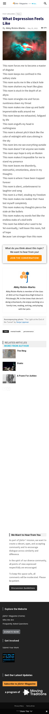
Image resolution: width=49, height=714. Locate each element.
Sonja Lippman (22, 322)
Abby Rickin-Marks (15, 28)
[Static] (9, 366)
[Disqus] (24, 427)
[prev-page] (4, 388)
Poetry (19, 14)
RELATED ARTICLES (16, 342)
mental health (16, 331)
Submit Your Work (11, 647)
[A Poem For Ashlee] (9, 378)
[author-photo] (24, 283)
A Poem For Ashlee (27, 375)
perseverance (29, 331)
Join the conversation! (24, 257)
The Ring (21, 350)
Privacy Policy (19, 706)
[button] (4, 3)
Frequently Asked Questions (15, 623)
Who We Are (8, 619)
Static (20, 363)
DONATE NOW (11, 631)
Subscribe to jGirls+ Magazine (20, 683)
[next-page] (8, 388)
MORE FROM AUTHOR (16, 345)
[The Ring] (9, 353)
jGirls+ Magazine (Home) (14, 616)
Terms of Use (30, 706)
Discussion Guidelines (23, 588)
